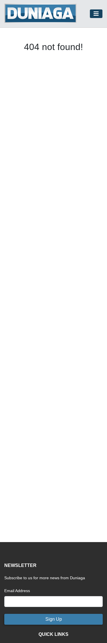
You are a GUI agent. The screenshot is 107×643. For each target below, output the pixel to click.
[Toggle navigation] (96, 13)
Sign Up (53, 619)
